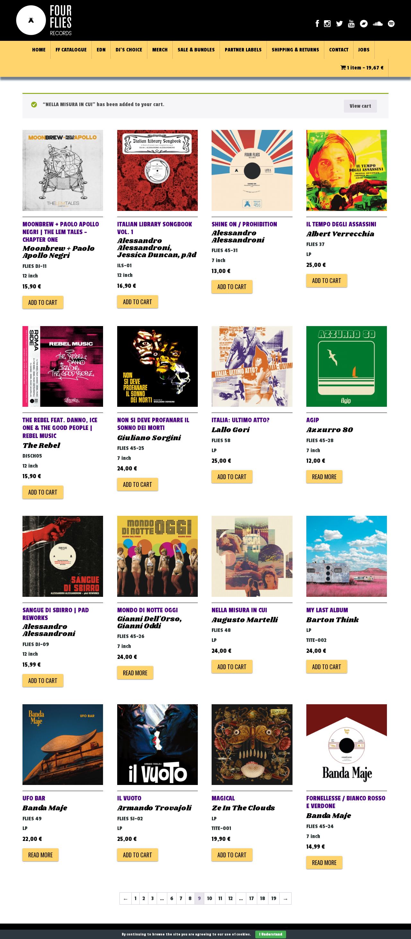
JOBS (364, 50)
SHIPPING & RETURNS (295, 50)
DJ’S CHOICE (129, 50)
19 (273, 898)
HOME (39, 50)
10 (209, 898)
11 (220, 898)
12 (230, 898)
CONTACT (338, 50)
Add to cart (42, 302)
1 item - (364, 68)
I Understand (270, 934)
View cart (360, 106)
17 (251, 898)
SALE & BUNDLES (196, 50)
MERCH (160, 50)
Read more (324, 476)
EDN (101, 50)
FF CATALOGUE (71, 50)
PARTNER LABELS (243, 50)
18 (262, 898)
